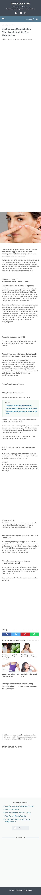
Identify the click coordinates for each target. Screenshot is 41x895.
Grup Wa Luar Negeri (12, 809)
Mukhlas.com (20, 3)
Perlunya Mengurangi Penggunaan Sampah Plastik (21, 408)
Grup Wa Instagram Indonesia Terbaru (18, 813)
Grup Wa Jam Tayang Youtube (15, 816)
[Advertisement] (20, 126)
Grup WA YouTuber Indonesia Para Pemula (19, 806)
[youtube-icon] (20, 13)
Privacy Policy (28, 890)
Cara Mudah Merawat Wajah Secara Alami (18, 405)
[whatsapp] (34, 634)
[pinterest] (25, 634)
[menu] (4, 19)
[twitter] (16, 634)
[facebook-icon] (16, 13)
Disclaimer (19, 890)
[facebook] (6, 634)
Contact (11, 890)
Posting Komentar (26, 39)
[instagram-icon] (25, 13)
